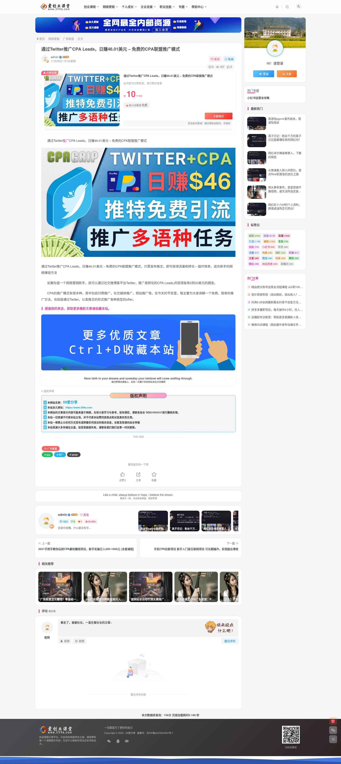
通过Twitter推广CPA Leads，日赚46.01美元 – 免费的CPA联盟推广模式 (110, 49)
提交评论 (229, 641)
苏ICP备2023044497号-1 (160, 733)
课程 (269, 241)
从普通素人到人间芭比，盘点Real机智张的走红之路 (284, 83)
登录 (266, 74)
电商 (267, 252)
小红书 (268, 247)
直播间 (287, 264)
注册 (288, 74)
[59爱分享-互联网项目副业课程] (55, 729)
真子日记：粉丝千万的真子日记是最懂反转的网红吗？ (284, 138)
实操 (294, 252)
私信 (231, 59)
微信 (254, 264)
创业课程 (90, 7)
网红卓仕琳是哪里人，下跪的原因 (284, 155)
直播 (284, 235)
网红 (280, 252)
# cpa (47, 454)
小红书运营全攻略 (258, 98)
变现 (283, 241)
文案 (254, 258)
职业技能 (165, 7)
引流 (254, 241)
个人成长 (128, 7)
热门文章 (252, 278)
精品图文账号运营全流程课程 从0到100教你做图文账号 (285, 287)
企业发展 (147, 7)
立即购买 (218, 116)
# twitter (74, 454)
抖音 (269, 235)
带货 (283, 247)
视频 (254, 235)
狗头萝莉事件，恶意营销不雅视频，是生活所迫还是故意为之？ (284, 191)
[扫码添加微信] (333, 730)
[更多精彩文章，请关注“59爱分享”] (138, 342)
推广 (66, 140)
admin (54, 57)
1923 (65, 521)
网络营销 (109, 7)
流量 (254, 252)
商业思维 (269, 264)
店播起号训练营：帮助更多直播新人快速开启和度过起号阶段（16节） (294, 317)
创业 (254, 247)
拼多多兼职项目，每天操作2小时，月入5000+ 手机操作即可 (288, 220)
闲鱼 (280, 258)
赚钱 (294, 258)
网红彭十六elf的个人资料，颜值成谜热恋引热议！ (285, 206)
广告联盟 (68, 39)
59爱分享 (130, 733)
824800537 (156, 412)
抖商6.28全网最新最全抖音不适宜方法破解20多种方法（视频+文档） (293, 302)
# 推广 (60, 454)
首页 (41, 39)
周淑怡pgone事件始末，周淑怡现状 (284, 121)
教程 (267, 258)
